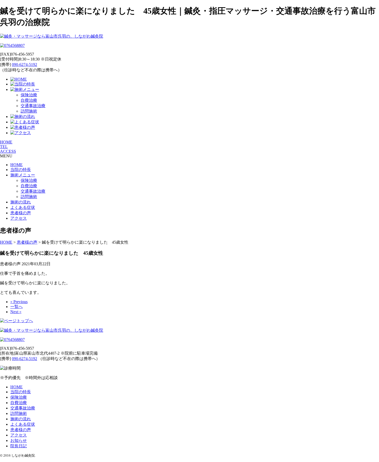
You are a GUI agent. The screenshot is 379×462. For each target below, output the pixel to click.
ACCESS (8, 151)
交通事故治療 (33, 106)
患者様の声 (20, 213)
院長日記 (18, 446)
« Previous (19, 302)
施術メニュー (22, 175)
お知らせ (18, 440)
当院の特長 (20, 169)
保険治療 (29, 95)
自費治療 (29, 100)
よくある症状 (22, 207)
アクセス (18, 218)
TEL (4, 146)
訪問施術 (29, 111)
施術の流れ (20, 202)
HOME (6, 142)
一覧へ (16, 306)
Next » (15, 312)
